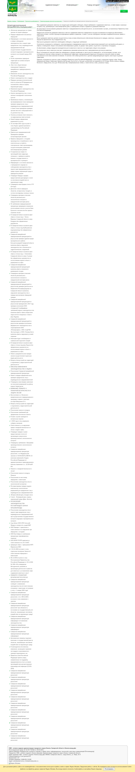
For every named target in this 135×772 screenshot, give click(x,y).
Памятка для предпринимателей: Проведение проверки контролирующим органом (21, 134)
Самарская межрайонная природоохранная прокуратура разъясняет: (20, 673)
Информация (71, 5)
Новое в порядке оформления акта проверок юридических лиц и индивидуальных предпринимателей (22, 378)
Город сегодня (93, 5)
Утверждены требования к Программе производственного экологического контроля (22, 445)
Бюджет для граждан (117, 5)
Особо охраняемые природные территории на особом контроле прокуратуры (20, 61)
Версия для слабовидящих (117, 1)
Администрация (52, 5)
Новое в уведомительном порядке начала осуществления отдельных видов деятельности (21, 356)
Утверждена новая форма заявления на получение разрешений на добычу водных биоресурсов (22, 384)
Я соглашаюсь (109, 769)
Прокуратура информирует (32, 21)
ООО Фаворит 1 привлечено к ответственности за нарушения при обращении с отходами (21, 529)
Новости (29, 10)
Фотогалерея (39, 10)
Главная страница (11, 21)
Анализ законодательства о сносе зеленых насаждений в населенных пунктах (21, 95)
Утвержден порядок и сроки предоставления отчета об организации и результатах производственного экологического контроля (21, 436)
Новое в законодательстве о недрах (21, 78)
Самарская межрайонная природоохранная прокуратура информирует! (20, 627)
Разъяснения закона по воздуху (20, 410)
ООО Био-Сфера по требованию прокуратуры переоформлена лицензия (20, 536)
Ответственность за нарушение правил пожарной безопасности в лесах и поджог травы (21, 427)
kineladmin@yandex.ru (31, 761)
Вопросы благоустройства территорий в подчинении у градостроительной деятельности (22, 362)
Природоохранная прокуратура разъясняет (51, 21)
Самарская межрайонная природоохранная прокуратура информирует (20, 634)
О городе (28, 5)
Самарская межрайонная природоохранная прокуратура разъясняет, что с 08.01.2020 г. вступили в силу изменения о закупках (20, 597)
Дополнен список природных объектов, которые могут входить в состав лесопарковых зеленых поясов (22, 191)
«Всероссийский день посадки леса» (22, 495)
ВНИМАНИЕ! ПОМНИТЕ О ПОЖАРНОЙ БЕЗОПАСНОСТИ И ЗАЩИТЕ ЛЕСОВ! (21, 391)
